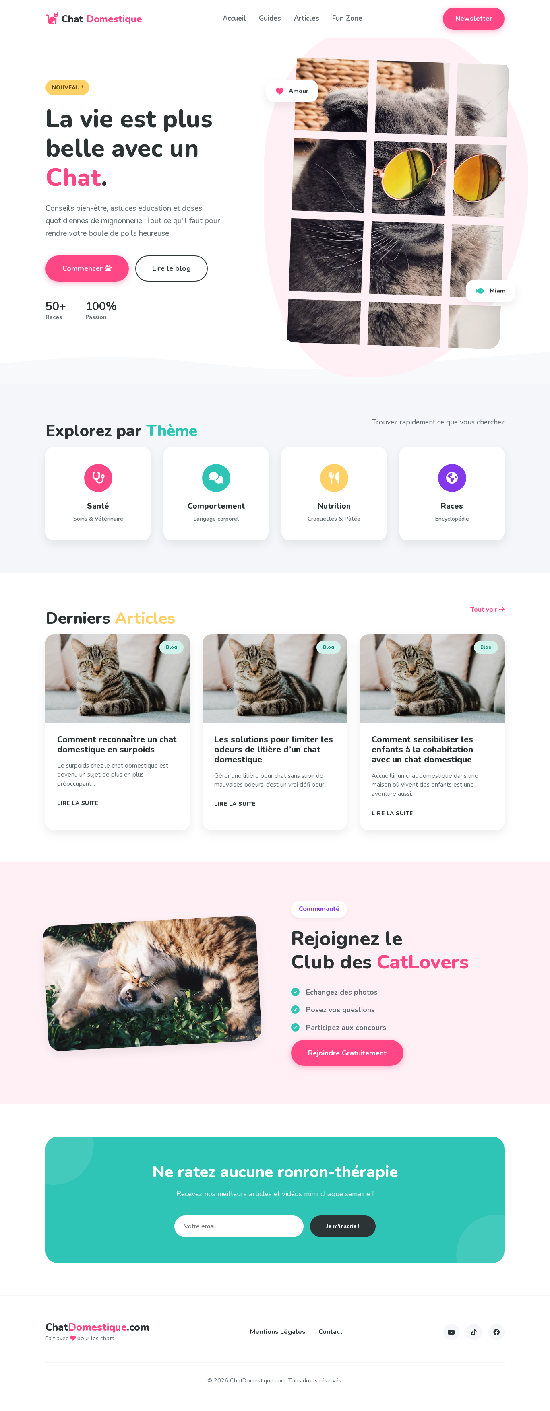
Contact (330, 1331)
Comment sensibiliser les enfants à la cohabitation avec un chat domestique (422, 749)
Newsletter (473, 18)
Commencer (83, 268)
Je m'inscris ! (343, 1226)
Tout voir (484, 609)
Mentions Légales (278, 1331)
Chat (102, 18)
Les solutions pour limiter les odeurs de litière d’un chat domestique (273, 749)
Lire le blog (171, 268)
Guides (270, 18)
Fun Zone (347, 18)
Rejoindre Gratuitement (347, 1053)
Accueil (234, 18)
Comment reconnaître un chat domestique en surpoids (117, 744)
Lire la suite (78, 803)
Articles (306, 18)
